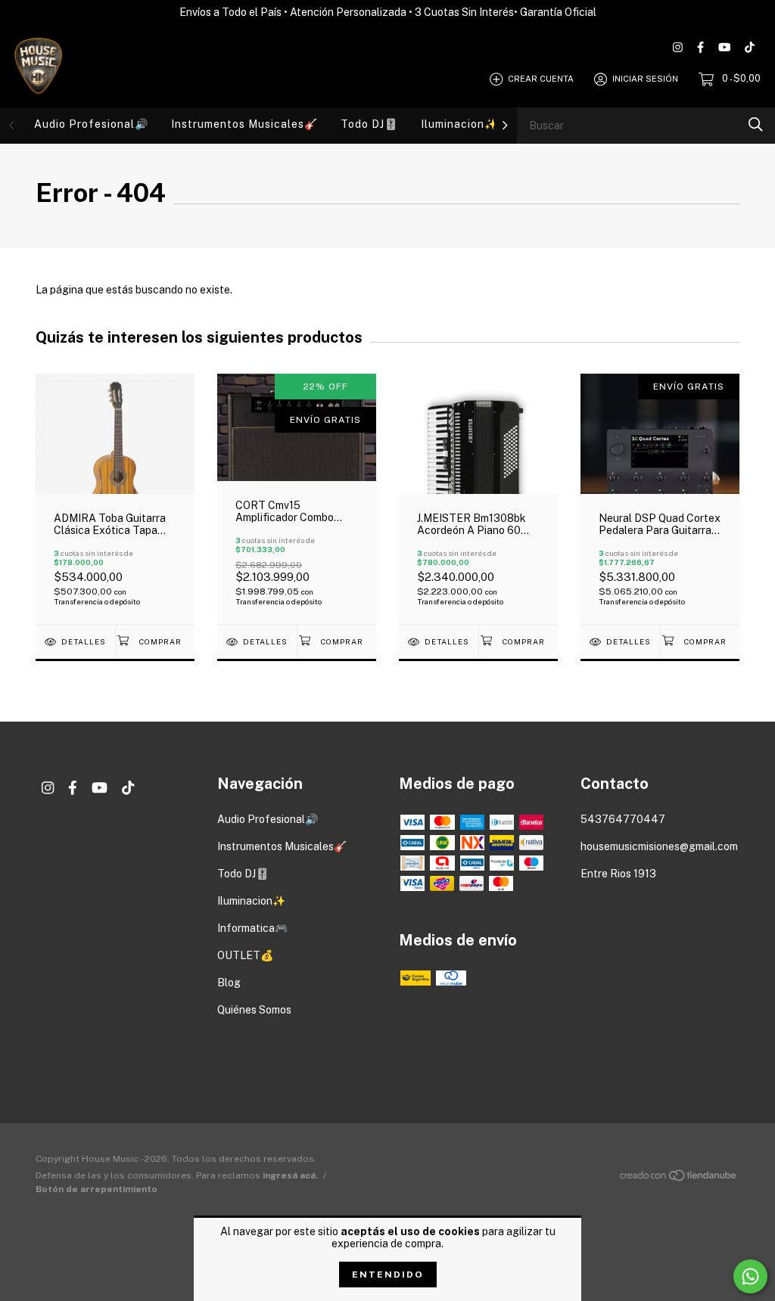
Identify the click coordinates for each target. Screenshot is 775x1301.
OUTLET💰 (245, 955)
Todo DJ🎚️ (369, 124)
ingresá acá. (290, 1175)
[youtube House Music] (724, 47)
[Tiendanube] (678, 1178)
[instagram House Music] (678, 47)
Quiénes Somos (254, 1010)
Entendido (388, 1274)
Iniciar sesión (645, 78)
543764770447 (622, 819)
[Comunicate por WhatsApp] (750, 1276)
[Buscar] (755, 124)
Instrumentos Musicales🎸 (244, 124)
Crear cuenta (541, 78)
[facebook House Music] (700, 47)
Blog (229, 983)
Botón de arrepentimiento (96, 1189)
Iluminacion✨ (459, 124)
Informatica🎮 (252, 928)
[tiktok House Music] (750, 47)
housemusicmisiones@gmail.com (659, 846)
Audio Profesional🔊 (91, 124)
